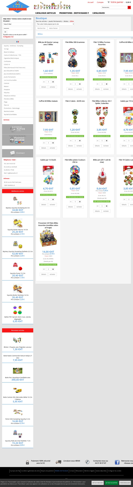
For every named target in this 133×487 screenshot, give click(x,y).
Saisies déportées (101, 471)
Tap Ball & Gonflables (10, 114)
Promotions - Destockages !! (74, 13)
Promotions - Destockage (12, 108)
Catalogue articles (45, 13)
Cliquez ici (8, 37)
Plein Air (6, 105)
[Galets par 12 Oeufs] (48, 185)
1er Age (6, 49)
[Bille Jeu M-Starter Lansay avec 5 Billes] (48, 68)
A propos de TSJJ (15, 471)
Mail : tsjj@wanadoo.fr (11, 173)
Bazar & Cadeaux (9, 52)
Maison (6, 86)
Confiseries (7, 61)
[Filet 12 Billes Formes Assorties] (101, 68)
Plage (5, 102)
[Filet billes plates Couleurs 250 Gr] (75, 185)
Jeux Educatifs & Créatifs (11, 71)
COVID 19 (7, 64)
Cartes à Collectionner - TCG (12, 55)
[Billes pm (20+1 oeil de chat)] (101, 185)
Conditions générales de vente (30, 471)
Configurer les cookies (114, 471)
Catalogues (98, 13)
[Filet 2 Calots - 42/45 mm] (75, 126)
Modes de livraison (61, 471)
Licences (6, 83)
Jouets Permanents (10, 77)
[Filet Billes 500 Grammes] (75, 68)
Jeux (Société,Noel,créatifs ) (12, 74)
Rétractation (79, 471)
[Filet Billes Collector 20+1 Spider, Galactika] (101, 126)
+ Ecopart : (73, 73)
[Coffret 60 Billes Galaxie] (48, 126)
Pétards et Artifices (10, 96)
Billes (72, 21)
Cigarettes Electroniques (11, 58)
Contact (72, 471)
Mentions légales (89, 471)
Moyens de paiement (47, 471)
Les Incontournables (10, 80)
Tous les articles (41, 21)
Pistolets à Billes (9, 99)
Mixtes (66, 21)
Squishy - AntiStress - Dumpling (13, 46)
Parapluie (7, 89)
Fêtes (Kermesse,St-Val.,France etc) (14, 67)
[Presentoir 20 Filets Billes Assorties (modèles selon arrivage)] (48, 248)
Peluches (6, 93)
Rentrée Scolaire (9, 111)
